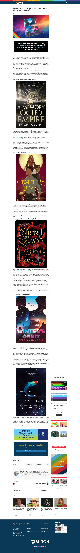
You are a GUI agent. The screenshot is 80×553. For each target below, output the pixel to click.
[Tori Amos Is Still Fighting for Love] (60, 502)
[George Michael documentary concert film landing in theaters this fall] (47, 502)
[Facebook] (59, 0)
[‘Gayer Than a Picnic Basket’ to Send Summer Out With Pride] (55, 424)
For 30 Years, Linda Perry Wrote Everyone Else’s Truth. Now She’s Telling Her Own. (32, 509)
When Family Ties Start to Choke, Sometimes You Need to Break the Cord (63, 429)
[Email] (47, 464)
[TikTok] (65, 0)
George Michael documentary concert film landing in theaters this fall (46, 509)
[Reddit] (45, 464)
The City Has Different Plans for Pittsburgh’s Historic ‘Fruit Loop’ (63, 439)
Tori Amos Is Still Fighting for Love (60, 508)
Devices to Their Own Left (63, 485)
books (19, 460)
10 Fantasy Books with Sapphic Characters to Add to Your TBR (54, 439)
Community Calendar (59, 466)
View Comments (43, 490)
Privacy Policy (41, 551)
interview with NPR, (18, 137)
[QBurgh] (20, 2)
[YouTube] (64, 0)
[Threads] (66, 0)
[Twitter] (61, 0)
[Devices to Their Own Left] (63, 481)
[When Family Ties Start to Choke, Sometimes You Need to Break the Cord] (63, 424)
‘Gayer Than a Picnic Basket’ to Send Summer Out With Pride (54, 429)
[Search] (66, 2)
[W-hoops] (55, 481)
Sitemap (45, 551)
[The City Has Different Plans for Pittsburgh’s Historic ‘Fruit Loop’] (63, 434)
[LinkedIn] (63, 0)
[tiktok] (59, 400)
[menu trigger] (14, 2)
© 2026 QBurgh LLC (36, 551)
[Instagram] (62, 0)
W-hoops (52, 485)
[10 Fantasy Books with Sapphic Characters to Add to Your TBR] (55, 434)
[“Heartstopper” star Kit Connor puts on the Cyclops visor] (19, 502)
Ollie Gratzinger (22, 469)
